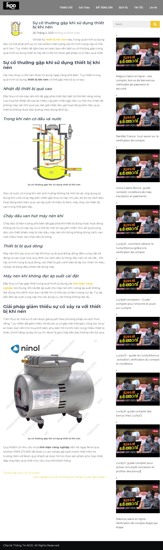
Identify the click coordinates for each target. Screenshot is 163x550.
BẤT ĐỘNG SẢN (104, 7)
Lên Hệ (153, 7)
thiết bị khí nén (56, 39)
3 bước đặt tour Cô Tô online (21, 472)
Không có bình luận (67, 32)
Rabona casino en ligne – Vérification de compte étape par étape (137, 523)
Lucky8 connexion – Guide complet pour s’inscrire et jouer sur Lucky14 (136, 304)
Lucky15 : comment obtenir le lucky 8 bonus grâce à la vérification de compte (135, 248)
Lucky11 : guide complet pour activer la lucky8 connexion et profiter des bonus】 (135, 467)
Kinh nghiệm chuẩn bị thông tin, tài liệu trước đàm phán (69, 477)
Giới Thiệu (84, 7)
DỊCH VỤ (123, 7)
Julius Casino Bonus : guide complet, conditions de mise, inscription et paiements (134, 192)
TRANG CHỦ (66, 7)
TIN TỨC (138, 7)
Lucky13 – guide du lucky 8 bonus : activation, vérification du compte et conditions (137, 359)
